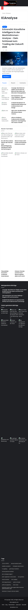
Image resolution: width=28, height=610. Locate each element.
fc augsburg (4, 568)
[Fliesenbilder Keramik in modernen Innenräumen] (7, 211)
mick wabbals (14, 579)
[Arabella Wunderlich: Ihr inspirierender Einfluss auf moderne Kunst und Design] (6, 105)
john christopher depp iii (7, 574)
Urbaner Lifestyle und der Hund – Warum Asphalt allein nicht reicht (20, 273)
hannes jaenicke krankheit (8, 571)
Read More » (6, 76)
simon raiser (15, 584)
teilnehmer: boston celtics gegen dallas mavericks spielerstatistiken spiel (13, 588)
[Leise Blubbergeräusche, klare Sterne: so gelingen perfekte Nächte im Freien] (14, 439)
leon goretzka (21, 576)
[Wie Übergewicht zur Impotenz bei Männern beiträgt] (23, 378)
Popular (4, 83)
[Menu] (2, 4)
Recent (13, 83)
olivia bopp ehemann (6, 582)
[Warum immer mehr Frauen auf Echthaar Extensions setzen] (21, 135)
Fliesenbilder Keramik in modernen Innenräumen (5, 273)
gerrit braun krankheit (14, 568)
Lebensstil (18, 604)
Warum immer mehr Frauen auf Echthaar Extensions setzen (20, 142)
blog (6, 604)
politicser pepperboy (6, 584)
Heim (3, 604)
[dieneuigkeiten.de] (10, 3)
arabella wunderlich (6, 566)
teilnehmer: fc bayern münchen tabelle (10, 591)
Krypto (4, 26)
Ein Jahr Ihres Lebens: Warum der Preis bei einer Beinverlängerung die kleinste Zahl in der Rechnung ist (7, 145)
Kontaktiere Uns (14, 607)
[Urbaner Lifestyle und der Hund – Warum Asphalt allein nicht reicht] (21, 211)
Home (3, 13)
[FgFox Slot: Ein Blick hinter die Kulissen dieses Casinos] (6, 113)
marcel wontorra (5, 579)
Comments (23, 83)
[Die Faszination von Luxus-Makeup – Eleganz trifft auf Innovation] (6, 98)
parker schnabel (16, 582)
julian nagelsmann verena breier (9, 576)
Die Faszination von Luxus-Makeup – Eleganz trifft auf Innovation (18, 97)
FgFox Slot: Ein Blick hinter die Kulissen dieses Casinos (18, 112)
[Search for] (26, 4)
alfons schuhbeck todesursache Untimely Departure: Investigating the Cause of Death (18, 120)
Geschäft (24, 604)
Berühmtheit (12, 604)
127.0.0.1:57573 (5, 563)
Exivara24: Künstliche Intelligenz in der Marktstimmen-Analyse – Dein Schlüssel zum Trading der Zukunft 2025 (13, 38)
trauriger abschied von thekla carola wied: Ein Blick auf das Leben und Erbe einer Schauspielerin (18, 90)
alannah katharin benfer (16, 563)
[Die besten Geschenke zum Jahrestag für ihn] (23, 440)
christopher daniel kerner (18, 566)
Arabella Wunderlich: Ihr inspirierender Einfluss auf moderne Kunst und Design (18, 105)
